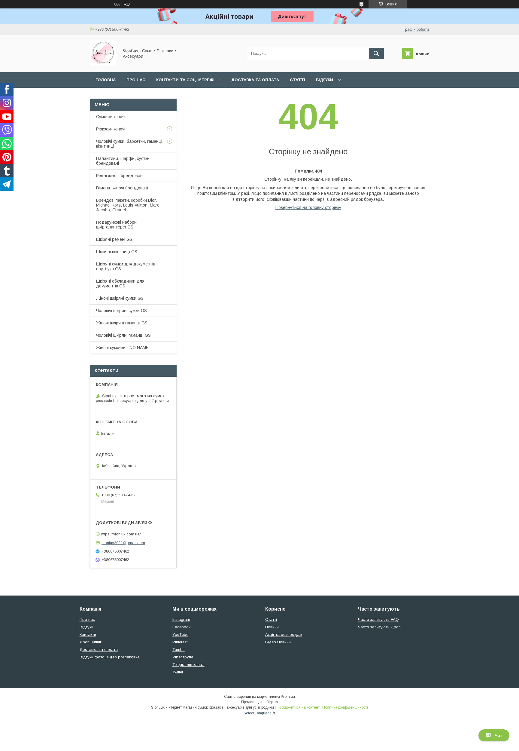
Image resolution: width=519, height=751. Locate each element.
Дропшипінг (91, 642)
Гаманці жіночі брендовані (122, 187)
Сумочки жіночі (110, 116)
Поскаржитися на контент (298, 707)
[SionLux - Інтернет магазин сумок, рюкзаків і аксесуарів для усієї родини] (103, 64)
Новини (272, 627)
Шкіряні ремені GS (114, 239)
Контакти (88, 634)
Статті (297, 80)
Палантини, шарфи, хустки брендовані (123, 161)
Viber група (182, 657)
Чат (498, 735)
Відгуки (324, 80)
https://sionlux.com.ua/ (121, 534)
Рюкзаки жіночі (110, 129)
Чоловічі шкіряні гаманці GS (123, 335)
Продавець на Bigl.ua (259, 702)
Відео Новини (278, 642)
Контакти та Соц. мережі (185, 80)
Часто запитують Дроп (379, 627)
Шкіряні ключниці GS (116, 251)
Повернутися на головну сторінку (308, 207)
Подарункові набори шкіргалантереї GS (116, 224)
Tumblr (178, 649)
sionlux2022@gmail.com (123, 543)
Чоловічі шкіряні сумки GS (121, 310)
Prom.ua (288, 696)
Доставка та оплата (255, 80)
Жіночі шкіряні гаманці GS (121, 322)
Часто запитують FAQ (378, 619)
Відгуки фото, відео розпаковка (110, 657)
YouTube (180, 634)
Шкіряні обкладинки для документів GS (120, 283)
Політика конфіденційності (345, 707)
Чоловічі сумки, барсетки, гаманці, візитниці (129, 144)
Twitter (177, 672)
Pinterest (179, 642)
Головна (106, 80)
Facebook (181, 627)
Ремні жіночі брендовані (120, 175)
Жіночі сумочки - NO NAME (122, 347)
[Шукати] (376, 53)
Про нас (135, 80)
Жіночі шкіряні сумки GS (120, 298)
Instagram (181, 619)
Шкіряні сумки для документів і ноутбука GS (126, 266)
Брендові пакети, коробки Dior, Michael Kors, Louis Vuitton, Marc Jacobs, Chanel (127, 205)
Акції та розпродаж (283, 634)
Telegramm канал (188, 664)
